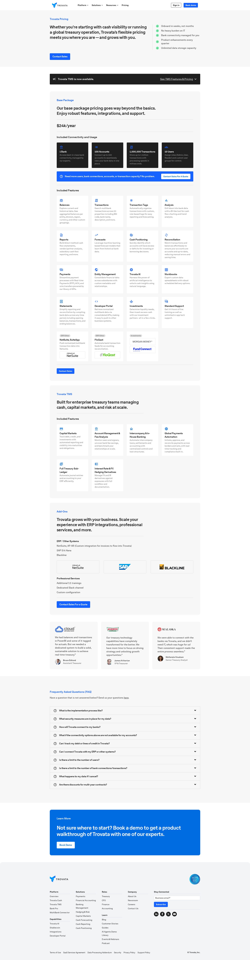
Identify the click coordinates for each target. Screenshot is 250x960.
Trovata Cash (56, 900)
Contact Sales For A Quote (175, 176)
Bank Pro (54, 908)
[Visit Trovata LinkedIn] (156, 914)
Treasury (106, 896)
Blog (104, 919)
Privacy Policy (129, 952)
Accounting (107, 908)
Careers (131, 904)
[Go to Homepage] (59, 879)
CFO (104, 900)
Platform (82, 5)
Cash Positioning (84, 928)
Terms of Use (55, 952)
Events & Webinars (110, 939)
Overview (54, 896)
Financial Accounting (86, 900)
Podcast (106, 943)
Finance (105, 904)
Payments (80, 896)
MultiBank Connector (60, 912)
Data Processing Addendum (100, 952)
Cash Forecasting (84, 920)
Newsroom (133, 900)
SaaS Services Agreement (74, 952)
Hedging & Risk (83, 912)
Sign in (176, 5)
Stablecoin (55, 928)
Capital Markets (83, 916)
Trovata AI (54, 923)
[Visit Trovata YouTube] (174, 914)
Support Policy (144, 952)
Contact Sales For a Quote (73, 604)
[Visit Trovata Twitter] (168, 914)
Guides (105, 928)
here (126, 697)
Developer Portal (58, 936)
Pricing (125, 5)
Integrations (55, 932)
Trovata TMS (55, 904)
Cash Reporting (83, 924)
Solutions (96, 5)
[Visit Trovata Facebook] (162, 914)
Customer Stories (110, 923)
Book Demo (65, 845)
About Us (132, 896)
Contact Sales (60, 56)
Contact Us (133, 908)
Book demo (190, 5)
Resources (111, 5)
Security (117, 952)
